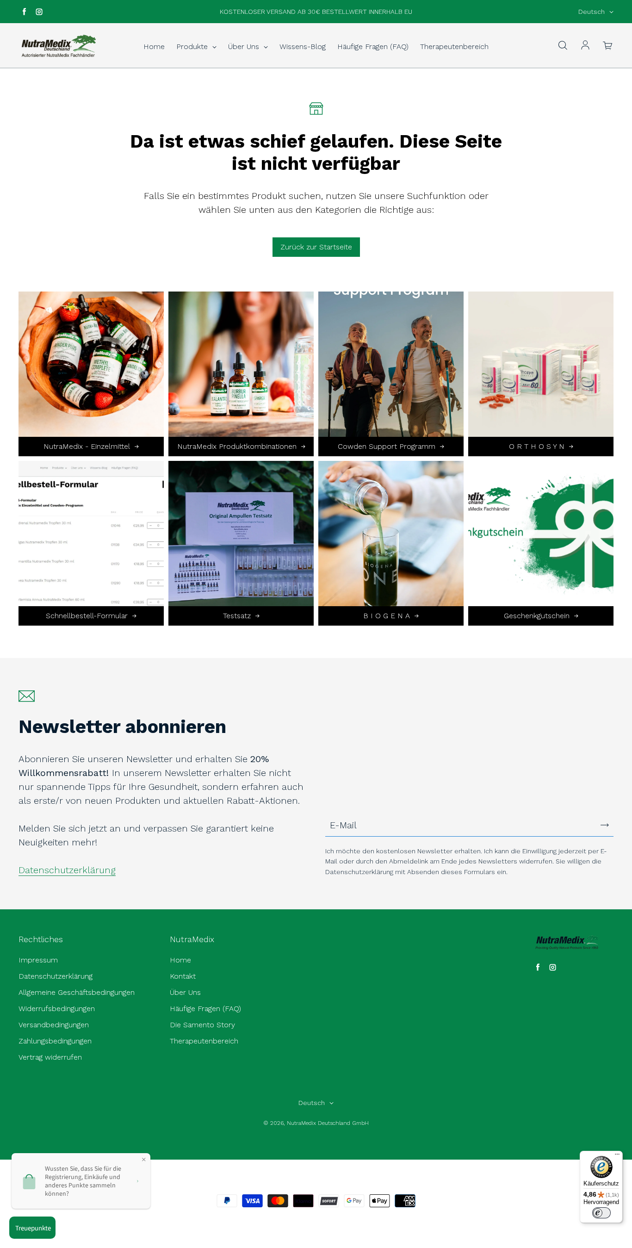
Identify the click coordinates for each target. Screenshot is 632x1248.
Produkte (193, 46)
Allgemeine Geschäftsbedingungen (77, 992)
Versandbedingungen (54, 1024)
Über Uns (244, 46)
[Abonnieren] (605, 825)
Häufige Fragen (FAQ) (373, 46)
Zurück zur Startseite (316, 246)
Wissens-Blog (302, 46)
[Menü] (617, 1156)
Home (154, 46)
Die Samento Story (202, 1024)
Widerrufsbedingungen (57, 1008)
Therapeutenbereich (454, 46)
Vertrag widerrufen (50, 1057)
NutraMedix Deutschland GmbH (328, 1123)
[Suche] (562, 45)
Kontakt (183, 976)
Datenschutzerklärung (67, 869)
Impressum (38, 960)
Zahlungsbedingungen (55, 1041)
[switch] (601, 1212)
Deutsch (591, 11)
